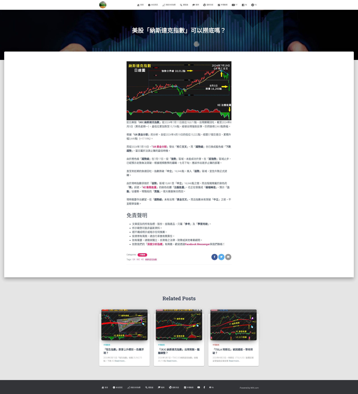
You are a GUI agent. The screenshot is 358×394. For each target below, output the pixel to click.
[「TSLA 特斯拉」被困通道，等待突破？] (233, 324)
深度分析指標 (170, 5)
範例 (197, 5)
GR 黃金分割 (160, 146)
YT (236, 5)
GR (134, 259)
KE (142, 259)
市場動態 (224, 5)
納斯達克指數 (151, 259)
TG (256, 5)
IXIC (138, 259)
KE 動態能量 (149, 187)
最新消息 (210, 5)
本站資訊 (154, 5)
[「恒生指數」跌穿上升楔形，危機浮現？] (124, 324)
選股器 (185, 5)
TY (199, 387)
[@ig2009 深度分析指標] (103, 4)
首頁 (142, 5)
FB (246, 5)
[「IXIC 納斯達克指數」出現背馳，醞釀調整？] (179, 324)
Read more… (120, 361)
